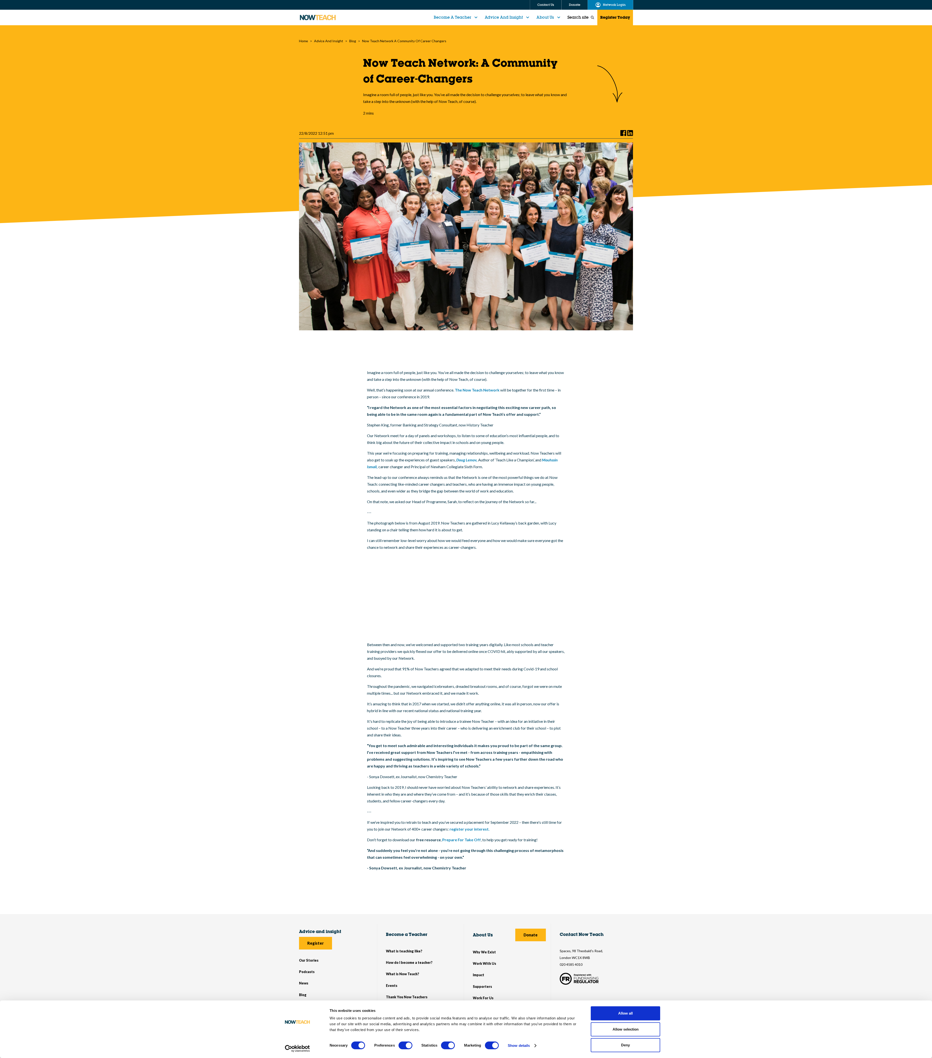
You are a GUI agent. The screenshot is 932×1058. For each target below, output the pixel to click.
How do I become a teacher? (409, 962)
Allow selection (626, 1029)
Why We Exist (484, 952)
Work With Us (484, 963)
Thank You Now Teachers (406, 997)
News (303, 983)
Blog (303, 995)
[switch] (405, 1045)
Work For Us (483, 998)
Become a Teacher (406, 934)
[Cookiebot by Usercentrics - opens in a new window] (297, 1048)
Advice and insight (320, 931)
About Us (545, 17)
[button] (456, 17)
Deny (625, 1045)
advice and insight (328, 41)
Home (303, 41)
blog (352, 41)
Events (391, 985)
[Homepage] (317, 17)
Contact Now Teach (582, 934)
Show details (519, 1045)
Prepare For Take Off (461, 839)
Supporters (482, 986)
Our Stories (308, 960)
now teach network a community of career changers (404, 41)
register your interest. (469, 829)
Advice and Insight (504, 17)
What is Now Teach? (402, 974)
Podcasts (307, 972)
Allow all (625, 1013)
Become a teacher (452, 17)
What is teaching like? (404, 951)
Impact (478, 975)
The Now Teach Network (477, 390)
